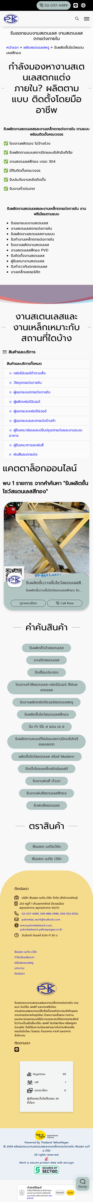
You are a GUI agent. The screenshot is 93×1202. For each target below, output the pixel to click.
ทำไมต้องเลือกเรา (24, 957)
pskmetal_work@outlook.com (41, 920)
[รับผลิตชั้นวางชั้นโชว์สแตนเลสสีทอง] (46, 556)
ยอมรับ (70, 1192)
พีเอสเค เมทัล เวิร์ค (25, 952)
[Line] (75, 5)
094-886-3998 (49, 914)
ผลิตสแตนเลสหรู (23, 963)
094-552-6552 (69, 914)
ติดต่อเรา (19, 974)
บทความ (19, 968)
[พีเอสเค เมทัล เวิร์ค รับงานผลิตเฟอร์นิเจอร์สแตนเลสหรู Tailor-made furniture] (11, 19)
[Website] (83, 5)
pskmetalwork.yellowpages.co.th (41, 929)
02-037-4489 (30, 914)
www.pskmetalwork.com (36, 925)
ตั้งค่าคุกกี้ (60, 1192)
